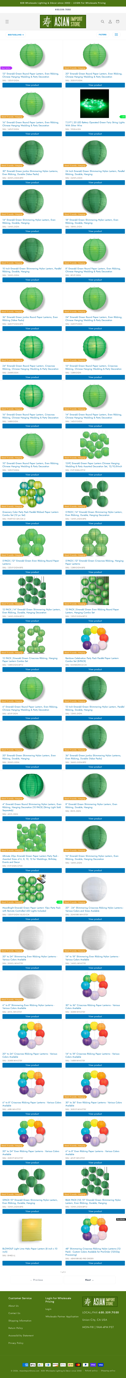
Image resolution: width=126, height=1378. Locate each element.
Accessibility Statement (20, 1335)
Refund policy (91, 1370)
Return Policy (15, 1328)
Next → (89, 1280)
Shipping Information (19, 1320)
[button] (7, 21)
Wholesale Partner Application (62, 1316)
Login (48, 1309)
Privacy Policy (15, 1343)
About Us (13, 1306)
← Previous (36, 1280)
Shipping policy (108, 1370)
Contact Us (14, 1313)
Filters (103, 34)
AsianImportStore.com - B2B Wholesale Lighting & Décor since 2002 (51, 1370)
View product (32, 85)
